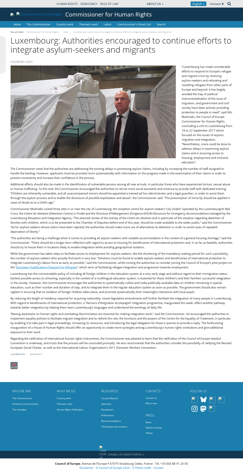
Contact (158, 468)
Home (17, 24)
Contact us (151, 398)
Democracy (88, 4)
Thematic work (88, 24)
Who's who (151, 403)
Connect (215, 4)
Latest (107, 24)
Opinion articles (154, 427)
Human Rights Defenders (70, 409)
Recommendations (111, 421)
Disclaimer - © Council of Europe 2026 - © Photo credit (116, 468)
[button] (121, 454)
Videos (149, 433)
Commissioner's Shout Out (134, 24)
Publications (107, 415)
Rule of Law (109, 4)
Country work (64, 24)
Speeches (106, 404)
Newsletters (107, 409)
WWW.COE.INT (19, 3)
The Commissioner (38, 24)
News (148, 422)
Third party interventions (114, 426)
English (198, 4)
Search (161, 24)
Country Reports (109, 398)
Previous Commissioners (25, 404)
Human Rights (67, 4)
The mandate (19, 409)
